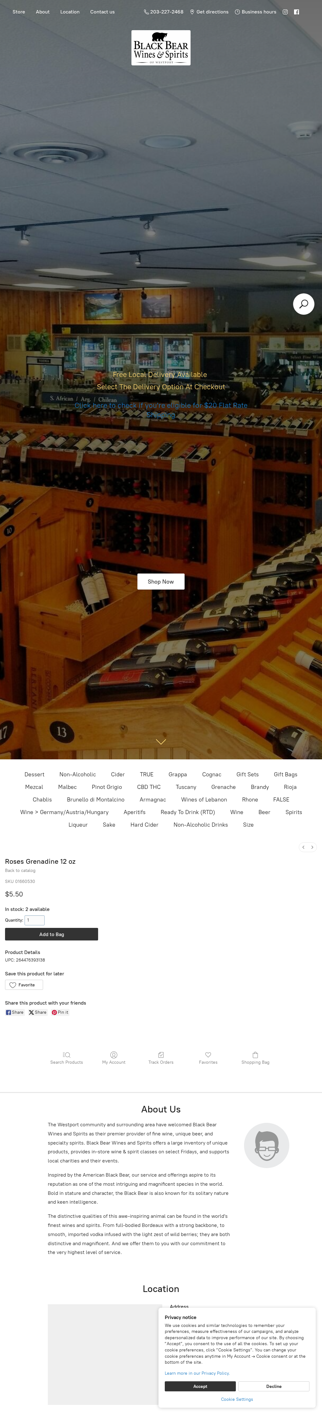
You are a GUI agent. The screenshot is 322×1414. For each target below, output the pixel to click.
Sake (109, 824)
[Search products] (303, 304)
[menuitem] (303, 847)
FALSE (281, 799)
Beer (264, 812)
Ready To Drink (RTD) (188, 812)
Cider (118, 774)
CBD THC (149, 787)
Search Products (66, 1062)
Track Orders (161, 1062)
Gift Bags (285, 774)
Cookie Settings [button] (237, 1399)
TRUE (146, 774)
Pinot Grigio (107, 787)
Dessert (34, 774)
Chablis (42, 799)
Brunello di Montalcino (96, 799)
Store (19, 12)
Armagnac (153, 799)
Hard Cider (144, 824)
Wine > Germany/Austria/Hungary (64, 812)
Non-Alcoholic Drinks (201, 824)
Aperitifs (135, 812)
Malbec (67, 787)
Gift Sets (247, 774)
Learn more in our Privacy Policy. (197, 1373)
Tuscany (186, 787)
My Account (113, 1062)
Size (248, 824)
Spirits (294, 812)
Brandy (260, 787)
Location (70, 12)
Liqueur (78, 824)
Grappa (178, 774)
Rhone (250, 799)
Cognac (211, 774)
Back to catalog (20, 870)
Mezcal (34, 787)
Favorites (208, 1062)
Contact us (102, 12)
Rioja (290, 787)
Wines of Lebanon (204, 799)
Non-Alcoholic (77, 774)
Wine (236, 812)
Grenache (223, 787)
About (43, 12)
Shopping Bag (255, 1062)
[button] (24, 985)
